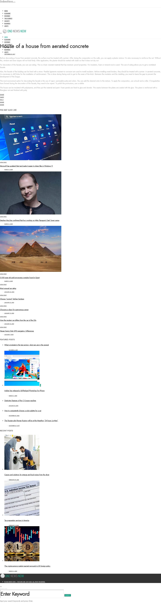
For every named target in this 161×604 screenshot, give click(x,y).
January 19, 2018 (13, 405)
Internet (7, 16)
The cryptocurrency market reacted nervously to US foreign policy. (27, 566)
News (6, 11)
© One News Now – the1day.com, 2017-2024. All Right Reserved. (24, 582)
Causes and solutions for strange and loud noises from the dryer (26, 474)
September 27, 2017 (9, 54)
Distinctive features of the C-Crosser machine (20, 400)
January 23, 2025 (9, 292)
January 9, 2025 (8, 334)
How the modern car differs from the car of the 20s (18, 320)
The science (8, 18)
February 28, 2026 (14, 480)
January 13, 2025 (9, 313)
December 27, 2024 (14, 415)
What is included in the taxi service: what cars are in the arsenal (26, 345)
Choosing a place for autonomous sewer (14, 309)
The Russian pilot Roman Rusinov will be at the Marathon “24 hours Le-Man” (31, 420)
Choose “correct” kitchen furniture (12, 299)
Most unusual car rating (8, 288)
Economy (7, 13)
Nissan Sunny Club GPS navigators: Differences (17, 331)
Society (7, 21)
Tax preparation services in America (16, 520)
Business (7, 23)
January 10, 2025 (9, 324)
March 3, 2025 (8, 169)
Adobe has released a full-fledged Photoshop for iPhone (24, 390)
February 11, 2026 (14, 525)
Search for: (3, 589)
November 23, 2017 (14, 426)
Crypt (6, 26)
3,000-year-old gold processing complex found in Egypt (20, 277)
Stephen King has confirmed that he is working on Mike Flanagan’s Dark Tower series (29, 220)
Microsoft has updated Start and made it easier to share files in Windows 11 (26, 166)
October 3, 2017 (13, 350)
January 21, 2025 (9, 302)
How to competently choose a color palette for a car (22, 410)
